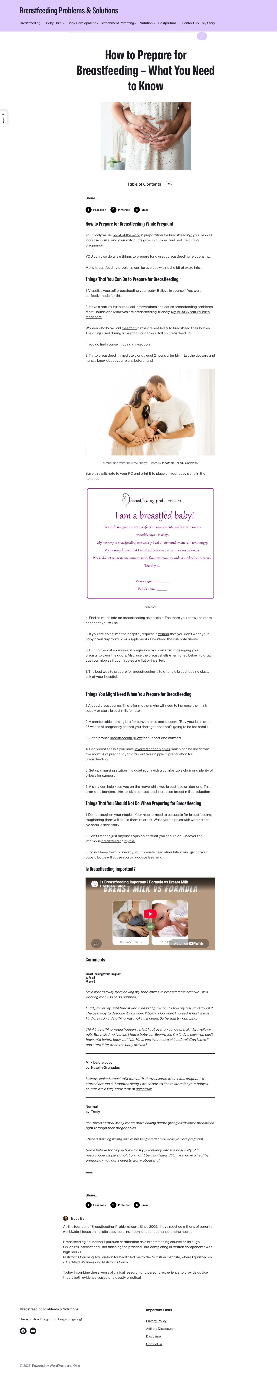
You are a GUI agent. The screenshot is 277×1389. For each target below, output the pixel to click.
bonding (108, 791)
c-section (129, 328)
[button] (3, 118)
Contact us (154, 1344)
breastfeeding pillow (126, 737)
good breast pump (106, 705)
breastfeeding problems (114, 267)
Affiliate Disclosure (160, 1328)
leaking (150, 1122)
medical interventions (139, 306)
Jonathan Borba (172, 463)
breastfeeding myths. (118, 840)
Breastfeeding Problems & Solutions (69, 10)
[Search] (202, 36)
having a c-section (135, 344)
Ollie (76, 1365)
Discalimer (154, 1336)
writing (163, 633)
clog (161, 1013)
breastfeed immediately (118, 355)
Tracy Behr (79, 1218)
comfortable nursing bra (111, 721)
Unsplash (191, 463)
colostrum (144, 1088)
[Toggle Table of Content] (167, 184)
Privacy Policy (156, 1321)
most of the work (126, 235)
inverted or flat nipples (152, 748)
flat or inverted (152, 660)
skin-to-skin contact (133, 791)
